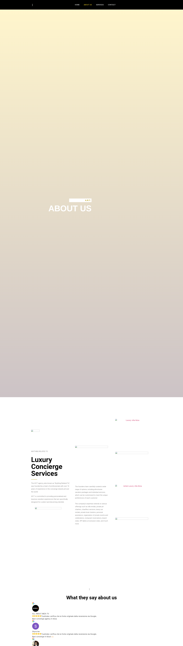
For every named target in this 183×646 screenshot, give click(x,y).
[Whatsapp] (97, 576)
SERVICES (100, 5)
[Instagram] (91, 576)
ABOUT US (88, 5)
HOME (77, 5)
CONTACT (112, 5)
